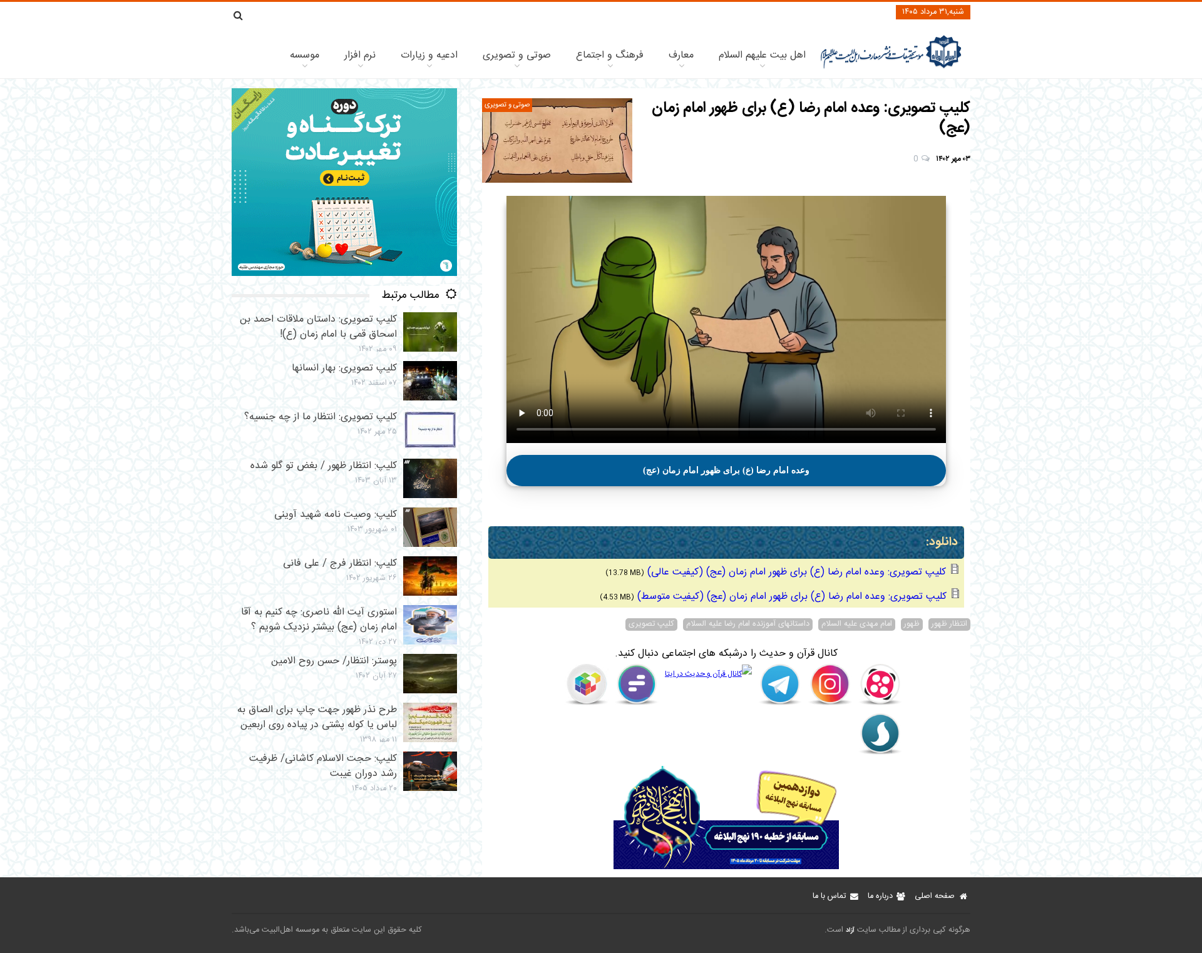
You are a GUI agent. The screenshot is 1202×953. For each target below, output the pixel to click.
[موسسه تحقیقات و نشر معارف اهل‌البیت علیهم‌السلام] (891, 67)
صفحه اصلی (935, 896)
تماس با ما (829, 896)
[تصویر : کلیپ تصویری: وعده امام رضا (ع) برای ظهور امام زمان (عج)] (557, 140)
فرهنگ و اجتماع (610, 55)
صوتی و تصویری (517, 55)
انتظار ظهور (949, 624)
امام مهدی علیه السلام (856, 624)
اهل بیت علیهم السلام (762, 55)
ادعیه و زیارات (429, 55)
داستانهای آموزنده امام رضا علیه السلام (747, 624)
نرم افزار (360, 55)
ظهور (912, 624)
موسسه (304, 55)
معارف (681, 55)
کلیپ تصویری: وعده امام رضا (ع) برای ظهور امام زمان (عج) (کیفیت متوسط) (792, 596)
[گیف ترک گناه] (344, 273)
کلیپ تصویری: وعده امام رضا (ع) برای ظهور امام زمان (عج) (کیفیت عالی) (796, 572)
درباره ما (880, 896)
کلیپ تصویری (651, 624)
